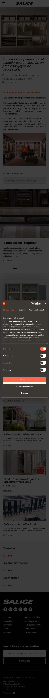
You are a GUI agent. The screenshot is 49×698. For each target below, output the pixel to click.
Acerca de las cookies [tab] (37, 310)
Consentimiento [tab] (9, 310)
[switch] (43, 356)
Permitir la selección (24, 386)
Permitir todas (24, 380)
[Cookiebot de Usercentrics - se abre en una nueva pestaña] (31, 303)
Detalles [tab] (22, 310)
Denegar (24, 393)
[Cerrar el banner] (45, 303)
